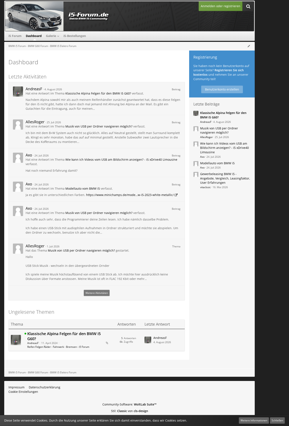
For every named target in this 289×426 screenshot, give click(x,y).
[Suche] (248, 6)
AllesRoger (35, 121)
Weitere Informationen (254, 420)
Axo (29, 155)
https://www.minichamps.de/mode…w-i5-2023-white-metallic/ (130, 195)
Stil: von (129, 411)
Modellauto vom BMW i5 (82, 188)
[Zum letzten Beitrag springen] (147, 340)
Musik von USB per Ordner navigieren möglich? (98, 126)
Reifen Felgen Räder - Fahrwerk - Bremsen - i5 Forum (58, 347)
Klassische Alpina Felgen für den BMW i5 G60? (98, 93)
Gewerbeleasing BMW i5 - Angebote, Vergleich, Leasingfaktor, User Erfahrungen (225, 178)
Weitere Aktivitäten (96, 293)
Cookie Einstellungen (23, 392)
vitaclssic (205, 187)
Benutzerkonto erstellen (222, 89)
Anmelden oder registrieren (220, 6)
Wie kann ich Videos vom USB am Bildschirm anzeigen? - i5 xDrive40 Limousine (121, 160)
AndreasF (34, 88)
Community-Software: (129, 404)
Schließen (277, 420)
